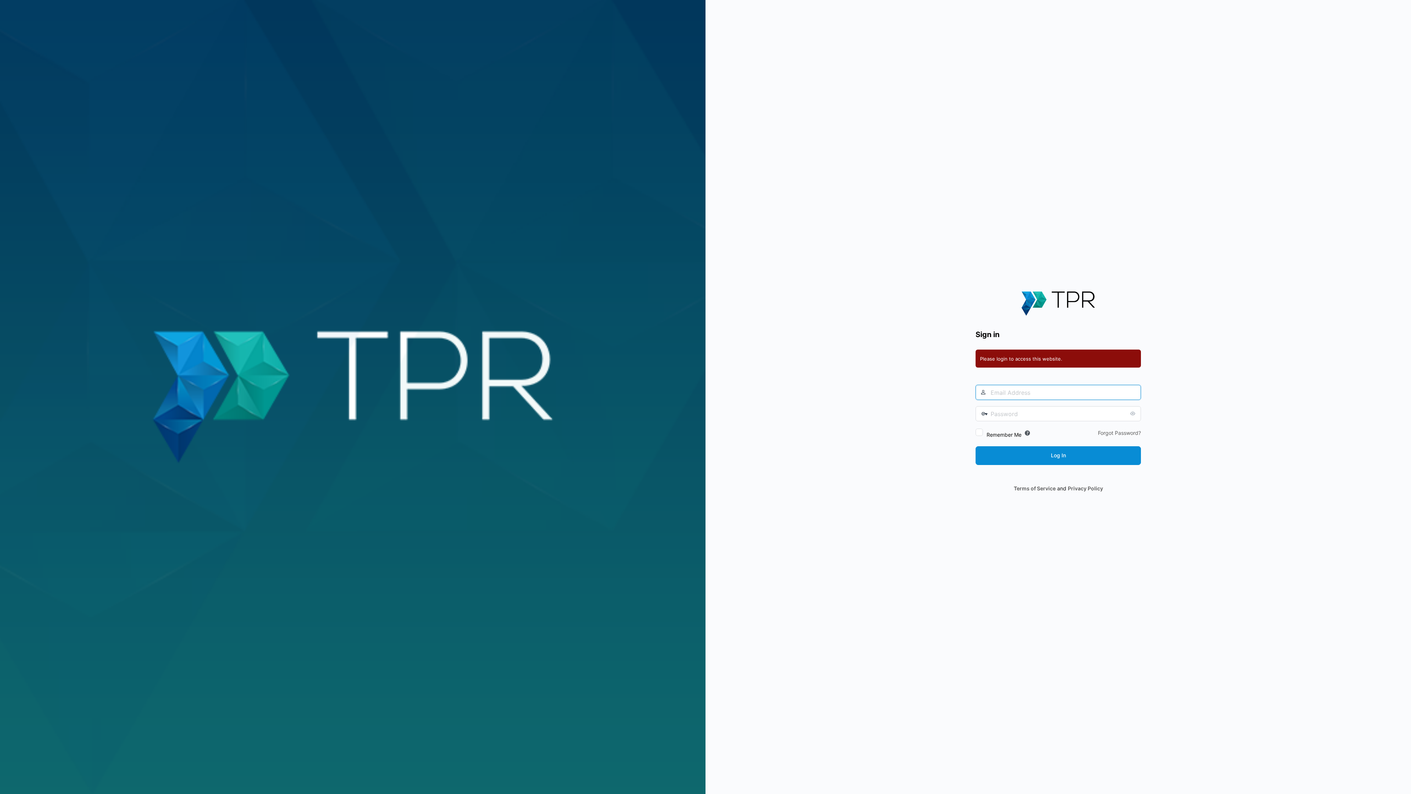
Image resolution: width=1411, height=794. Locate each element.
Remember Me (1004, 435)
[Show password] (1133, 413)
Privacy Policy (1085, 488)
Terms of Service (1035, 488)
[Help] (1027, 433)
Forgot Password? (1119, 433)
